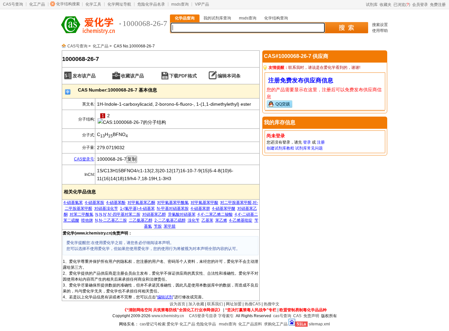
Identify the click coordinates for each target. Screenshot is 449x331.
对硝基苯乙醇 (154, 214)
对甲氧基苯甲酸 (204, 202)
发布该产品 (84, 75)
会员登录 (420, 4)
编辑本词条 (229, 75)
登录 (307, 142)
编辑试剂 (165, 297)
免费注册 (438, 4)
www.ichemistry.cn (168, 316)
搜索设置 (380, 24)
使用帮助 (380, 30)
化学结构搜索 (68, 4)
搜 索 (346, 27)
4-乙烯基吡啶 (240, 220)
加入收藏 (196, 304)
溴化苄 (194, 220)
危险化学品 (206, 324)
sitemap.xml (319, 324)
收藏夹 (385, 4)
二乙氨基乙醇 (141, 220)
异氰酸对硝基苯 (182, 214)
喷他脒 (87, 220)
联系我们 (215, 304)
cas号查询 (282, 316)
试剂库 (372, 4)
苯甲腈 (170, 226)
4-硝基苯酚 (116, 202)
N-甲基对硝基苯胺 (173, 208)
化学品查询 (185, 18)
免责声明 (311, 316)
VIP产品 (202, 4)
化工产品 (37, 4)
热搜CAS (253, 304)
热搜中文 (271, 304)
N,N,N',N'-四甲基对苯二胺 (117, 214)
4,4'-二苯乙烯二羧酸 (215, 214)
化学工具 (93, 4)
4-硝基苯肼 (200, 208)
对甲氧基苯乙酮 (141, 202)
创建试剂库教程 (280, 148)
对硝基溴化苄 (106, 208)
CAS (297, 316)
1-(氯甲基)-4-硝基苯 (137, 208)
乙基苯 (207, 220)
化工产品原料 (250, 324)
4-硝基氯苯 (73, 202)
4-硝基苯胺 (94, 202)
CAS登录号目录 (203, 316)
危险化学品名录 (151, 4)
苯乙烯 (221, 220)
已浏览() (401, 4)
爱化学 (172, 324)
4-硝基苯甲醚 (223, 208)
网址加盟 (234, 304)
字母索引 (226, 316)
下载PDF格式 (183, 75)
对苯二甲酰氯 (81, 214)
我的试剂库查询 (217, 18)
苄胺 (158, 226)
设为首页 (177, 304)
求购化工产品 (276, 324)
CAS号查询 (13, 4)
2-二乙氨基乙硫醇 (170, 220)
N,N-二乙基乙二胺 (111, 220)
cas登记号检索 (153, 324)
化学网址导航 (119, 4)
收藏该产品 (132, 75)
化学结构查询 (276, 18)
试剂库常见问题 (309, 148)
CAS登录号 (84, 159)
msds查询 (180, 4)
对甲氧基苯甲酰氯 (173, 202)
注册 (321, 142)
